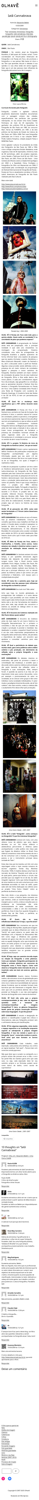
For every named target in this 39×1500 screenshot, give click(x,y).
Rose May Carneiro (15, 1231)
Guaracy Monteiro (14, 1345)
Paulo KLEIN (12, 1163)
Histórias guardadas (9, 1450)
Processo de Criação (9, 1462)
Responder (5, 1186)
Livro (3, 1453)
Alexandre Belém (23, 23)
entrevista (12, 32)
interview (29, 34)
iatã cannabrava (19, 34)
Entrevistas (5, 1444)
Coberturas (6, 1435)
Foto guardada (7, 1448)
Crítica (4, 1437)
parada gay (6, 36)
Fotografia (29, 32)
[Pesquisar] (15, 1471)
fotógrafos (9, 34)
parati (13, 36)
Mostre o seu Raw (8, 1455)
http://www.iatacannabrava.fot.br (14, 1357)
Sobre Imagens (7, 1464)
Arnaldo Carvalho (14, 1293)
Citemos (4, 1432)
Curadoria (5, 1439)
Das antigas (6, 1441)
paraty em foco (21, 36)
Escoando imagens (8, 1446)
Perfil (3, 1460)
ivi (8, 1216)
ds (8, 1325)
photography (32, 36)
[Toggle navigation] (36, 5)
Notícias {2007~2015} (9, 1457)
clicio (9, 1191)
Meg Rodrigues (13, 1257)
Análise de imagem (8, 1430)
